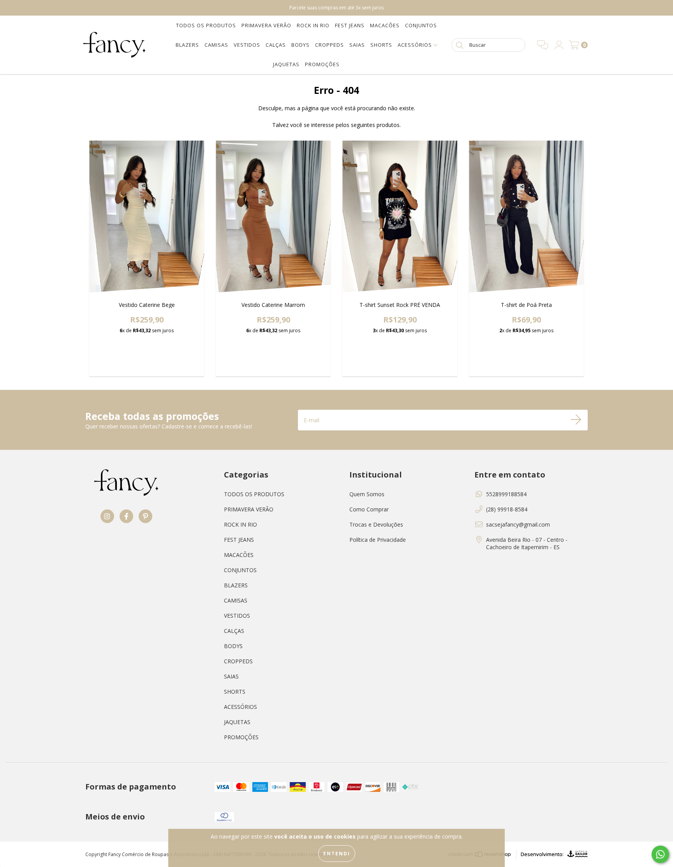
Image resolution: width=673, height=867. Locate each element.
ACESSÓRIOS (415, 44)
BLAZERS (187, 44)
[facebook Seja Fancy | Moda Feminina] (26, 7)
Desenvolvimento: (542, 854)
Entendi (336, 853)
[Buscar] (459, 44)
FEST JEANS (350, 25)
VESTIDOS (247, 44)
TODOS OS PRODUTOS (206, 25)
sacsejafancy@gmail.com (518, 524)
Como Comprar (369, 509)
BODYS (300, 44)
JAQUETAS (286, 64)
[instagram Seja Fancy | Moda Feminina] (15, 7)
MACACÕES (385, 25)
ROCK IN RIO (313, 25)
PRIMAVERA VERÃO (266, 25)
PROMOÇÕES (322, 64)
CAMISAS (216, 44)
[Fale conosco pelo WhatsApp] (660, 854)
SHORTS (381, 44)
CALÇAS (276, 44)
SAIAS (357, 44)
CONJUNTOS (421, 25)
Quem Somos (366, 494)
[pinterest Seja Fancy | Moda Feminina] (35, 7)
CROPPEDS (329, 44)
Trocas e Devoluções (376, 524)
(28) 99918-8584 (506, 509)
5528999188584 (506, 494)
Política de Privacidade (377, 539)
